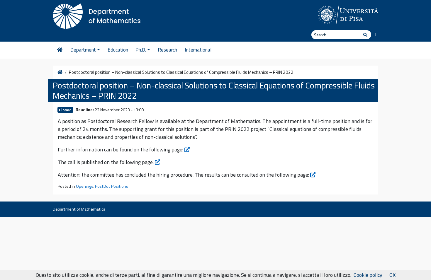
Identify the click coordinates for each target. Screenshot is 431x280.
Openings (84, 186)
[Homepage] (60, 50)
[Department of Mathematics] (97, 14)
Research (167, 50)
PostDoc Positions (111, 186)
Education (118, 50)
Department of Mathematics (79, 209)
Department (83, 50)
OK (392, 275)
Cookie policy (368, 275)
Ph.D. (140, 50)
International (198, 50)
